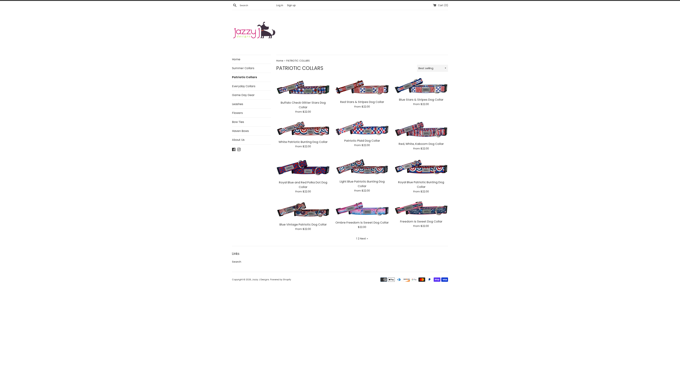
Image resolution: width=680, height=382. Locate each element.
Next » (364, 238)
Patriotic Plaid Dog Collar (362, 141)
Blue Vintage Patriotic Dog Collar (303, 224)
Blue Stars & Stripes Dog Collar (421, 100)
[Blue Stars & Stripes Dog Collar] (421, 86)
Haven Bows (240, 131)
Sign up (291, 5)
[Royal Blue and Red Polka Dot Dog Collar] (303, 167)
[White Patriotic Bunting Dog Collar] (303, 128)
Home (236, 59)
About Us (238, 140)
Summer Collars (243, 68)
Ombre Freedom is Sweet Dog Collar (362, 223)
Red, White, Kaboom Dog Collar (421, 144)
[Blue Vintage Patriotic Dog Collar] (303, 209)
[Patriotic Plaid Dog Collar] (362, 128)
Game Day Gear (243, 95)
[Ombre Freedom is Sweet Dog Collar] (362, 208)
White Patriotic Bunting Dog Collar (303, 142)
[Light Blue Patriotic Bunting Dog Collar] (362, 167)
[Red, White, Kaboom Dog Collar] (421, 129)
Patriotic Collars (244, 77)
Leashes (237, 104)
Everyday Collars (243, 86)
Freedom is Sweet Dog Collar (421, 221)
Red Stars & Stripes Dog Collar (362, 102)
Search (236, 262)
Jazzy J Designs (260, 279)
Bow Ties (238, 122)
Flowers (237, 113)
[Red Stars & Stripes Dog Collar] (362, 87)
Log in (279, 5)
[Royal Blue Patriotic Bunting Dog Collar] (421, 167)
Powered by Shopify (280, 279)
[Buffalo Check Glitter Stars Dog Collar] (303, 88)
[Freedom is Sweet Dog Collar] (421, 208)
